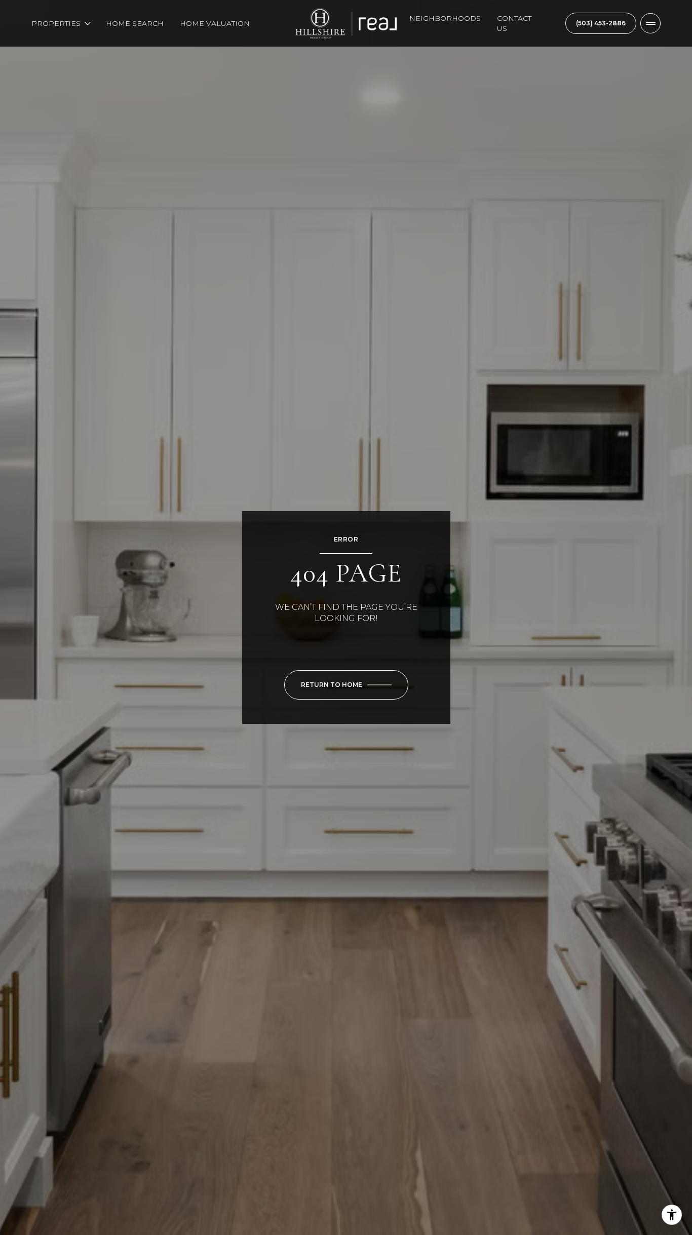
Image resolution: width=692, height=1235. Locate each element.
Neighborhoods (445, 18)
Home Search (135, 23)
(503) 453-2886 (601, 23)
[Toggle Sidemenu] (650, 23)
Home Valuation (215, 23)
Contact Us (514, 23)
